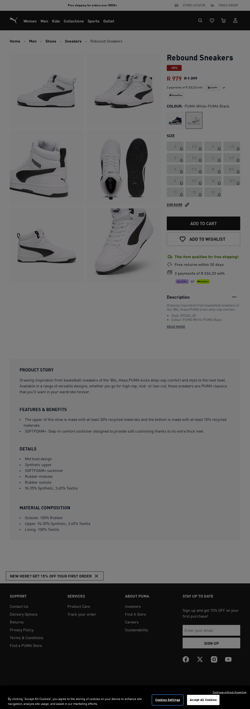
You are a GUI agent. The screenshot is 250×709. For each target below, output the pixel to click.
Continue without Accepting (229, 692)
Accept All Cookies (203, 700)
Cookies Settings (167, 700)
